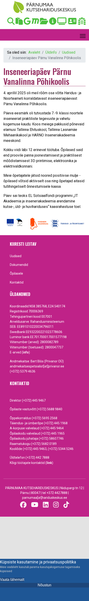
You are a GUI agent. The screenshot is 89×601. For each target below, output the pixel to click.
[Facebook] (23, 505)
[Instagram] (56, 505)
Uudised (15, 256)
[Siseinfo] (82, 22)
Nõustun (44, 585)
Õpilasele (16, 273)
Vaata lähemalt (12, 580)
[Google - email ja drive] (27, 22)
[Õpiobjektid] (44, 22)
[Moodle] (35, 22)
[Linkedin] (46, 505)
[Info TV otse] (61, 22)
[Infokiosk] (52, 22)
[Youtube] (34, 505)
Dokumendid (19, 265)
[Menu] (83, 36)
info (26, 352)
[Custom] (66, 505)
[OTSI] (11, 22)
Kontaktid (17, 282)
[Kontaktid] (72, 22)
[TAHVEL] (19, 22)
